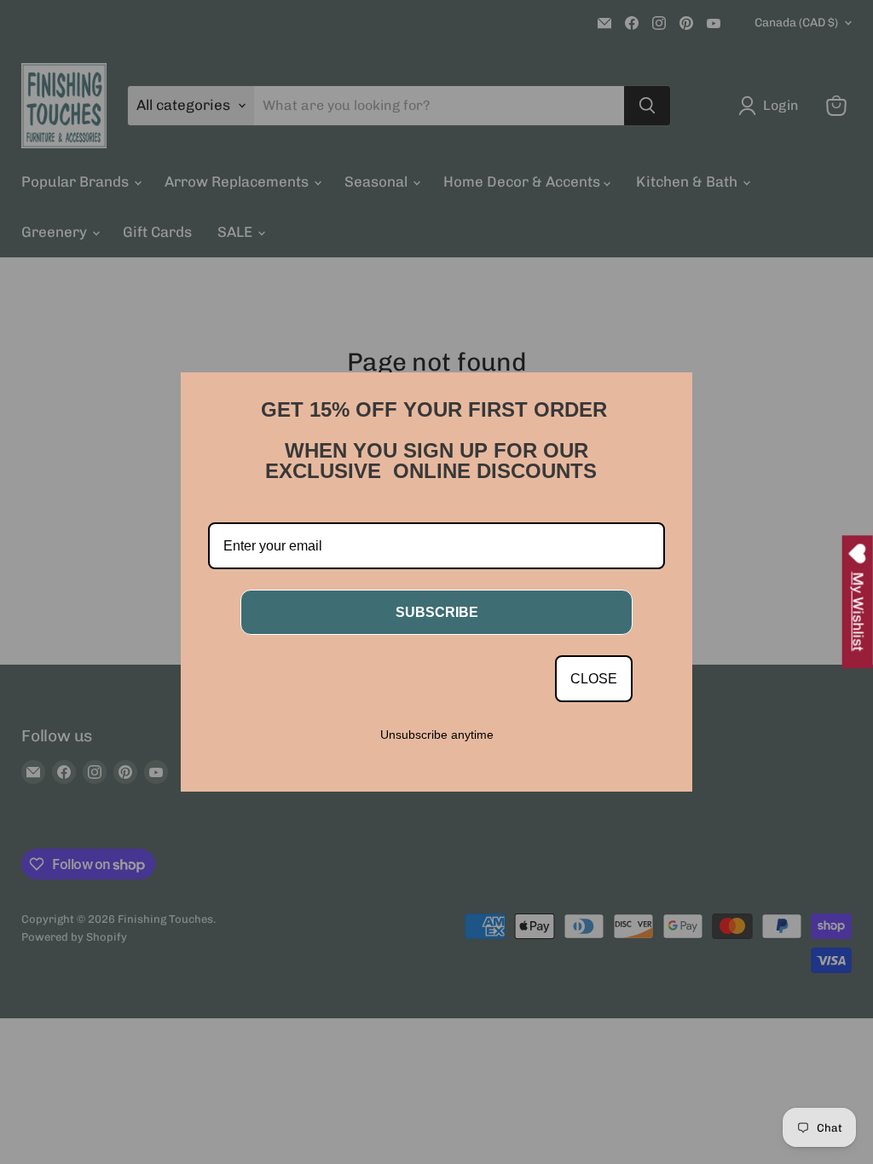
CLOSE (593, 678)
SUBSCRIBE (437, 612)
